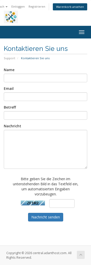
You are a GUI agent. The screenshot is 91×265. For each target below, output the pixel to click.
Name (9, 69)
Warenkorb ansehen (70, 7)
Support (9, 58)
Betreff (10, 107)
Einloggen (18, 6)
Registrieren (37, 6)
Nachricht (12, 126)
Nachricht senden (45, 217)
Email (9, 88)
